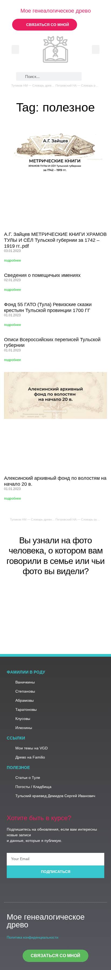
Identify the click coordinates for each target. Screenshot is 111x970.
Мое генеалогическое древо (55, 11)
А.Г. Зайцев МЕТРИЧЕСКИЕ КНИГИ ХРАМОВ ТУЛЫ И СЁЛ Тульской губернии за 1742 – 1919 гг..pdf (55, 240)
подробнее (12, 260)
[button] (15, 49)
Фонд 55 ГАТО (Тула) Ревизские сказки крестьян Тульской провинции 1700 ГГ (48, 307)
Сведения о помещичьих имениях (42, 275)
